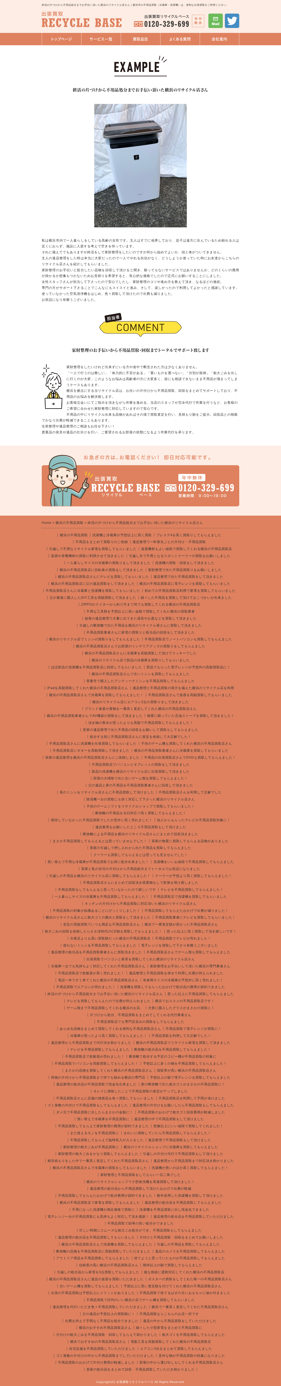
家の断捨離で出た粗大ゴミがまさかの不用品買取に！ (183, 1084)
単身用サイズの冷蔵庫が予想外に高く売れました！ (183, 980)
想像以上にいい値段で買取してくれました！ (188, 1126)
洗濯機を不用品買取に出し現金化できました (174, 1209)
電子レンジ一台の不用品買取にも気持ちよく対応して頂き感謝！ (98, 1216)
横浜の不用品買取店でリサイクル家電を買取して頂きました (183, 1042)
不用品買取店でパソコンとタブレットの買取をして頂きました (141, 764)
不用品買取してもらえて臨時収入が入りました (107, 1140)
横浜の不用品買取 (74, 535)
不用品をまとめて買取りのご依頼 (101, 542)
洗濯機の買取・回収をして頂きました (185, 563)
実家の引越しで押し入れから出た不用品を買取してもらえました (140, 848)
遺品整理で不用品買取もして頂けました (179, 1140)
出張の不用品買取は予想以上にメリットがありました (93, 1293)
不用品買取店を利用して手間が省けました (192, 1098)
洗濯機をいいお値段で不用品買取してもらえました (193, 862)
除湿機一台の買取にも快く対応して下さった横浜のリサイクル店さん (140, 799)
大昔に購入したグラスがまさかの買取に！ (181, 1008)
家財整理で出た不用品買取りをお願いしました (185, 570)
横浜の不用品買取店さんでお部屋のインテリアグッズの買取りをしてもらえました (140, 646)
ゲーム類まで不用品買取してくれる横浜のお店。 (105, 1008)
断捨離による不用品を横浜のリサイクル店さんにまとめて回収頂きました (140, 834)
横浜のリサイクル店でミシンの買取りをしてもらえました (94, 639)
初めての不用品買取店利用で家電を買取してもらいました (190, 590)
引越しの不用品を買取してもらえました (188, 1244)
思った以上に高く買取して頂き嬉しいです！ (202, 931)
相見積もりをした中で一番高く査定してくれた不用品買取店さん (98, 1161)
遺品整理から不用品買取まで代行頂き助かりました (91, 1042)
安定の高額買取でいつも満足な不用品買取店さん (101, 924)
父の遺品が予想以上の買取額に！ (108, 1314)
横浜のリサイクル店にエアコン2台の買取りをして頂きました (140, 702)
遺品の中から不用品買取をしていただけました (179, 1321)
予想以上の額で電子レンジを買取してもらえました (190, 1077)
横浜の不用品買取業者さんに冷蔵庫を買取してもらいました (181, 750)
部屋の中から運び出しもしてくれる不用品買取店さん (181, 1362)
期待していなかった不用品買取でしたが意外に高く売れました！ (101, 820)
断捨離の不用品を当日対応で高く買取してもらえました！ (140, 813)
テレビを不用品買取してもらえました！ (191, 889)
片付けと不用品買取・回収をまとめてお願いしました (181, 1237)
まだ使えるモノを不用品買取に (94, 1133)
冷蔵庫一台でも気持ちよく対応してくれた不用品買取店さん (98, 966)
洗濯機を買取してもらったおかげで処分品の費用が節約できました (172, 987)
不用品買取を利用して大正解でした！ (181, 1035)
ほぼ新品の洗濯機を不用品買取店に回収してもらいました (96, 667)
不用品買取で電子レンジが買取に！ (194, 1028)
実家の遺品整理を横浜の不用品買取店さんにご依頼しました (92, 757)
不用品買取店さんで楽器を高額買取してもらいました (190, 695)
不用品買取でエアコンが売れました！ (86, 987)
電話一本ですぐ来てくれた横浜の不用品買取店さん (98, 980)
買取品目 (140, 39)
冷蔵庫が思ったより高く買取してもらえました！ (108, 1035)
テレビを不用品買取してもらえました (100, 1049)
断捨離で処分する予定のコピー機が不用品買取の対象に (172, 1056)
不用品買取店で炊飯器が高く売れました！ (91, 973)
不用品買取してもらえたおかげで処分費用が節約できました (105, 1195)
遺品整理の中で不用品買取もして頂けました (169, 1119)
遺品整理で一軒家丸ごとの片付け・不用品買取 (169, 542)
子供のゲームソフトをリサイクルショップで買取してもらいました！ (140, 806)
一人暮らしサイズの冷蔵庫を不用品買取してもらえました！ (102, 896)
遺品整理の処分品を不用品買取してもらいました (96, 1237)
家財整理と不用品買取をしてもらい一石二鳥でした (140, 1175)
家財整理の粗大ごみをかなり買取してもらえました (98, 1154)
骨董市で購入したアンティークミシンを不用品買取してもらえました (140, 681)
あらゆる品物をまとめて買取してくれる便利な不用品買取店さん (110, 1028)
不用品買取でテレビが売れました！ (183, 938)
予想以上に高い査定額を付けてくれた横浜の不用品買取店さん (173, 1286)
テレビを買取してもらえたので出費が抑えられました (109, 1001)
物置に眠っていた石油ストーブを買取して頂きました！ (191, 715)
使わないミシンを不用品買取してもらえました (100, 945)
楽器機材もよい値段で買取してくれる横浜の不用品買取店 (186, 549)
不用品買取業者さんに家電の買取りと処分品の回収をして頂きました (140, 632)
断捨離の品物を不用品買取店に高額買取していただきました (103, 1251)
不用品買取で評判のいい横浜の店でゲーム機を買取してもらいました (140, 1300)
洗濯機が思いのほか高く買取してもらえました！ (190, 1168)
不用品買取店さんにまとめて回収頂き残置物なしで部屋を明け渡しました (140, 882)
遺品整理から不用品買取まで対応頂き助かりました (193, 1161)
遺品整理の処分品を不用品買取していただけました (193, 1216)
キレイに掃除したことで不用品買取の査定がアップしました (140, 1091)
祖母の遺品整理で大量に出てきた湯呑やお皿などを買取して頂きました (141, 618)
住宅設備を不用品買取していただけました (102, 1348)
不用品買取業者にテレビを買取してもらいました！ (195, 917)
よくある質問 (180, 39)
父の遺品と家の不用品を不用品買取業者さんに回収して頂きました (140, 785)
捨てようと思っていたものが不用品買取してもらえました (179, 1258)
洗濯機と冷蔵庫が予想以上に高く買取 (122, 535)
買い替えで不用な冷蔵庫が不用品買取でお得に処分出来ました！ (98, 862)
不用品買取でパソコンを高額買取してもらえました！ (96, 1063)
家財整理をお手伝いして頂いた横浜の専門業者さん (190, 966)
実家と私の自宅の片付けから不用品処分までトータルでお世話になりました (140, 869)
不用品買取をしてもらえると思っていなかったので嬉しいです (107, 889)
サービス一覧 (99, 41)
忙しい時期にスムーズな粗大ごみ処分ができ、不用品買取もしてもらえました (140, 1230)
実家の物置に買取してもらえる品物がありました (190, 841)
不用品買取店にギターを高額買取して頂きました (91, 750)
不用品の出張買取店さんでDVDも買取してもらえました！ (190, 757)
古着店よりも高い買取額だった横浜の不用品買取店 (110, 938)
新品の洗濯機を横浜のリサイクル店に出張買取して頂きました (141, 771)
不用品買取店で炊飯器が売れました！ (94, 1056)
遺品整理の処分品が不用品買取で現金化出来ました (96, 1084)
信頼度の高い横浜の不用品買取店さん (108, 1265)
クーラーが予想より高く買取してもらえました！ (193, 876)
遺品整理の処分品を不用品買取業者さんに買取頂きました (96, 952)
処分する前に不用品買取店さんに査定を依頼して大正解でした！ (140, 736)
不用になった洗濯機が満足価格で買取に (103, 1209)
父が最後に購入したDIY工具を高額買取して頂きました (93, 597)
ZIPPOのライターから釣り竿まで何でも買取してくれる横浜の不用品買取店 (140, 604)
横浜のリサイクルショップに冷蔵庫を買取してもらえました (171, 1147)
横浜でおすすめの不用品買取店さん (98, 1341)
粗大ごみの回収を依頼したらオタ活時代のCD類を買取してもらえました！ (103, 931)
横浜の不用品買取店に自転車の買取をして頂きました (102, 570)
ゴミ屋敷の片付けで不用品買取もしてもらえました (88, 1105)
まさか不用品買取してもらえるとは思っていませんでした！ (100, 841)
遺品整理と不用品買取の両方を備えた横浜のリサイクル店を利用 (183, 688)
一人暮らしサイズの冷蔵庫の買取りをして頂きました (109, 563)
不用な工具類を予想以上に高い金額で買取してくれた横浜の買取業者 (140, 611)
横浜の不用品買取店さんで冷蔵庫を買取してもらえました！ (96, 695)
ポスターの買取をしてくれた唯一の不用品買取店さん (190, 1279)
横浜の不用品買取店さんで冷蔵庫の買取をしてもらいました (100, 1168)
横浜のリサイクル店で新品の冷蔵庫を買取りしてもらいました (141, 660)
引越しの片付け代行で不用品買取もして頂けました (183, 1154)
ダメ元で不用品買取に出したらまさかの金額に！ (94, 1112)
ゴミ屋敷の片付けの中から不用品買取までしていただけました (105, 1355)
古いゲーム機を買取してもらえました (89, 1286)
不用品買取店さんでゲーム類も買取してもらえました (188, 952)
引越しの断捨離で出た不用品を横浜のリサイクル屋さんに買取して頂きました (140, 625)
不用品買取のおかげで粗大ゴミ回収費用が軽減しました (181, 1112)
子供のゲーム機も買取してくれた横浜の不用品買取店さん (186, 743)
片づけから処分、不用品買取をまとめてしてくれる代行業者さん (140, 1015)
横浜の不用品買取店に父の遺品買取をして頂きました (93, 583)
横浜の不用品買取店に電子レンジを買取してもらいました (184, 583)
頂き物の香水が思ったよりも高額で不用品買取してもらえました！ (140, 722)
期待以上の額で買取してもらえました (172, 1265)
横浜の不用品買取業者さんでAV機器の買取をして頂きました (95, 715)
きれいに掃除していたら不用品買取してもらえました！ (167, 1133)
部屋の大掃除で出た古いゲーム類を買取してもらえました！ (140, 778)
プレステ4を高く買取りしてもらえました (188, 535)
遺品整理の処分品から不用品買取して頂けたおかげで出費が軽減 (140, 1188)
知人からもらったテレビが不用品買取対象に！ (193, 820)
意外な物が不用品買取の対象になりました (192, 1355)
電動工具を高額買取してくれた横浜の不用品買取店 (171, 1341)
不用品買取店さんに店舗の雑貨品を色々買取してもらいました (105, 1098)
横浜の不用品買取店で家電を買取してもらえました (100, 1202)
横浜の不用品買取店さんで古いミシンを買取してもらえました (141, 674)
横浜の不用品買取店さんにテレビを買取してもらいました (103, 576)
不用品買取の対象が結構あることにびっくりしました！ (96, 910)
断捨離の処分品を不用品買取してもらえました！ (172, 1049)
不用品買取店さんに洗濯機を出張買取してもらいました (93, 743)
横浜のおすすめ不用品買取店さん (105, 1327)
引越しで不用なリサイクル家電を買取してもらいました (93, 549)
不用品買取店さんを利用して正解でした (190, 792)
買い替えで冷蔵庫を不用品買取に (103, 1119)
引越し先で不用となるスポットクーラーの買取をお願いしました (179, 556)
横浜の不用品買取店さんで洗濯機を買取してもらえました (107, 1244)
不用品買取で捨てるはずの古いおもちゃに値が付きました (184, 1293)
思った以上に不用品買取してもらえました (200, 994)
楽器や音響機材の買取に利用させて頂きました (87, 556)
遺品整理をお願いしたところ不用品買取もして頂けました (140, 827)
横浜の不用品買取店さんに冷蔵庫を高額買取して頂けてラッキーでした (141, 653)
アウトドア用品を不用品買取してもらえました (93, 1258)
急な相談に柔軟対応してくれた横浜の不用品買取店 (184, 1272)
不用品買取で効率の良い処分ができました (140, 1223)
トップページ (61, 39)
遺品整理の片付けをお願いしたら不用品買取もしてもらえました (183, 1105)
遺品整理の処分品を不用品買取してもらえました (183, 1202)
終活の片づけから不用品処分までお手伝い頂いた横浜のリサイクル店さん (105, 994)
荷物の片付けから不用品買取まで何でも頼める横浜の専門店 (98, 1077)
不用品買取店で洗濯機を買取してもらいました (190, 896)
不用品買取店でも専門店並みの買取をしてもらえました (140, 1021)
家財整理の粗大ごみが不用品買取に (91, 1147)
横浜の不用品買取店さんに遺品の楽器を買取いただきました (96, 1279)
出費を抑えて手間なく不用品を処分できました (101, 1321)
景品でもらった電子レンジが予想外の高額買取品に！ (188, 667)
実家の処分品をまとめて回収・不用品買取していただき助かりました (140, 1369)
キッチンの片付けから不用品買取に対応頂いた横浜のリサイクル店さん (141, 903)
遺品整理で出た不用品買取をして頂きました (188, 576)
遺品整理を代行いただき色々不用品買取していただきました (100, 1307)
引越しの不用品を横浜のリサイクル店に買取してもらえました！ (100, 876)
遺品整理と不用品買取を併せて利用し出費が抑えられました (176, 973)
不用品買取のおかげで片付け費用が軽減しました (96, 1362)
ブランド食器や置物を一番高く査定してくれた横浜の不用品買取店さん (141, 708)
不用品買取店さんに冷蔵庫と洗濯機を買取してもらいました (93, 590)
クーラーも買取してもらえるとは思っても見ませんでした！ (140, 855)
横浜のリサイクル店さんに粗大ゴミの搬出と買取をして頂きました (98, 917)
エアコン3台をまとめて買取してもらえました (176, 1348)
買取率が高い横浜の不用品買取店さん (186, 1070)
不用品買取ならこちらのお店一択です (169, 1314)
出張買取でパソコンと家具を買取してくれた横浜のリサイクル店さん (140, 959)
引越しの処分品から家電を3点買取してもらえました (98, 1272)
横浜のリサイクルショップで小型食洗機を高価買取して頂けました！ (140, 1182)
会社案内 (215, 41)
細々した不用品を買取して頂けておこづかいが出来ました (186, 597)
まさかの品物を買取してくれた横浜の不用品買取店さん (108, 1070)
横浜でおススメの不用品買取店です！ (185, 1001)
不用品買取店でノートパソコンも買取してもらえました (188, 639)
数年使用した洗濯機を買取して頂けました (190, 1195)
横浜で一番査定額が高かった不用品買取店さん (181, 924)
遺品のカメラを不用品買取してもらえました (190, 1251)
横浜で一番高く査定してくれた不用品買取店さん (190, 1307)
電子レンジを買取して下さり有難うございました (179, 945)
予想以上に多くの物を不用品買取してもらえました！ (185, 1063)
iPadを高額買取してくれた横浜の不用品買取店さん (87, 688)
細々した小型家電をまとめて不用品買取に (169, 1327)
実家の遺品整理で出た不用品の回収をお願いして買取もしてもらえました (140, 729)
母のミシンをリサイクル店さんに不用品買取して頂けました (107, 792)
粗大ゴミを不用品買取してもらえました (193, 1334)
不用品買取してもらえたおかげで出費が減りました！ (187, 910)
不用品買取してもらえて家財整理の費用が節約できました (103, 1126)
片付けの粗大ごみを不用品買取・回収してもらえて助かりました (107, 1334)
